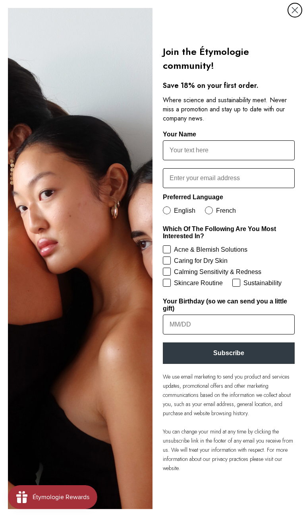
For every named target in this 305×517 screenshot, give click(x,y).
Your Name (179, 134)
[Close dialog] (295, 10)
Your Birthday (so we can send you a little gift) (225, 305)
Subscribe (228, 353)
